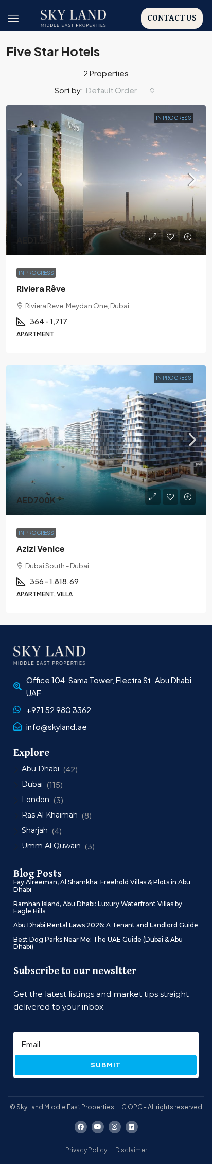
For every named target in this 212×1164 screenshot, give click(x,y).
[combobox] (120, 90)
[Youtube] (98, 1127)
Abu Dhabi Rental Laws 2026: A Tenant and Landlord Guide (105, 925)
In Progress (173, 118)
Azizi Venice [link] (40, 548)
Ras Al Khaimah (50, 815)
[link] (106, 180)
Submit (106, 1065)
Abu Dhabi (40, 768)
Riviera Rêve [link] (41, 288)
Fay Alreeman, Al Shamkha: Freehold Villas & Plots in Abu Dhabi (101, 885)
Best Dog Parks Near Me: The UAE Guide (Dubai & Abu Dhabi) (98, 942)
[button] (13, 18)
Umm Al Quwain (51, 845)
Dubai (32, 784)
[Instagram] (115, 1127)
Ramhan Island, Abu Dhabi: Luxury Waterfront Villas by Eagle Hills (97, 907)
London (35, 799)
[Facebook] (81, 1127)
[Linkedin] (132, 1127)
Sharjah (35, 830)
